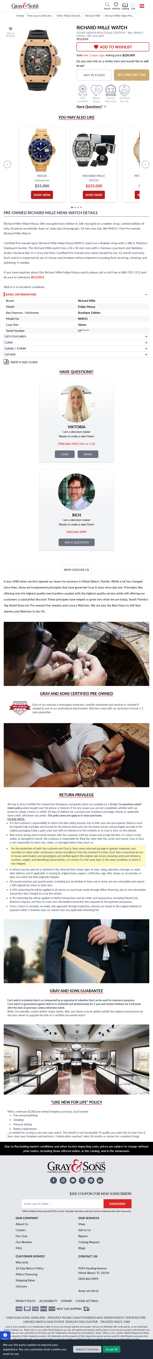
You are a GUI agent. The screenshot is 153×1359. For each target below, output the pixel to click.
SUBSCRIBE (117, 1203)
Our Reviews (24, 1242)
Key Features (15, 336)
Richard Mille (92, 15)
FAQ (19, 1248)
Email (88, 454)
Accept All (111, 1349)
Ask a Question (77, 542)
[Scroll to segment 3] (78, 207)
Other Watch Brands (68, 15)
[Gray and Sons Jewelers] (25, 6)
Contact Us (87, 1256)
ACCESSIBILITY (48, 1301)
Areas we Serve (88, 1290)
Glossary (21, 1286)
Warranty (22, 1262)
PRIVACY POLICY (26, 1301)
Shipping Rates (25, 1280)
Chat (65, 454)
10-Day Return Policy (30, 1268)
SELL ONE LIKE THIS (132, 74)
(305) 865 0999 (88, 1278)
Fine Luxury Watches (39, 15)
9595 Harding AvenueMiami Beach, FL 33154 (93, 1270)
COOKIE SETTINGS (87, 1301)
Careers (21, 1230)
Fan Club (21, 1236)
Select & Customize (87, 1349)
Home (20, 15)
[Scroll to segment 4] (81, 207)
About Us (22, 1224)
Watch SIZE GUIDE (24, 362)
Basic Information (20, 294)
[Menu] (139, 6)
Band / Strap (15, 348)
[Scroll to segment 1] (72, 207)
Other (10, 354)
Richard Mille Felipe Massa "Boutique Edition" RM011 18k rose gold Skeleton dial (120, 15)
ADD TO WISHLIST (116, 47)
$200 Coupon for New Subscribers (101, 1193)
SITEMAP (66, 1301)
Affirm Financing (26, 1274)
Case (9, 342)
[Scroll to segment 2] (75, 207)
